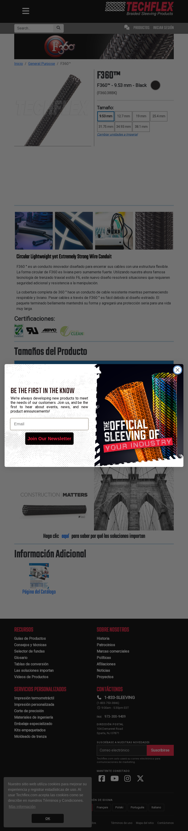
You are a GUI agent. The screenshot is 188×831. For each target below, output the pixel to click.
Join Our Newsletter (49, 438)
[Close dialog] (178, 370)
